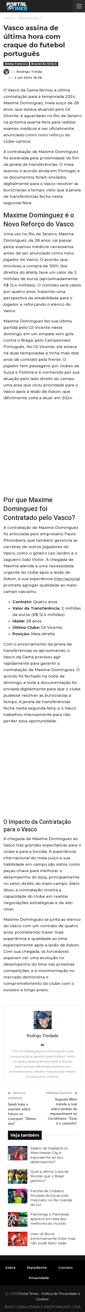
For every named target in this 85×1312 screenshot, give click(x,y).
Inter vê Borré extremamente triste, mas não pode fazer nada (52, 1238)
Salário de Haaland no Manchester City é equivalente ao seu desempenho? (49, 1155)
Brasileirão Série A (44, 63)
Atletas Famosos (16, 63)
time (42, 877)
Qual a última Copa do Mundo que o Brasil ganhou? (49, 1176)
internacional (67, 578)
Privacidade (39, 1278)
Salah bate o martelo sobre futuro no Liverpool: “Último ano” (22, 1114)
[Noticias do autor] (42, 1020)
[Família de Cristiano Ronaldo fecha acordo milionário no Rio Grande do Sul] (17, 1196)
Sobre (10, 1268)
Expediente (37, 1268)
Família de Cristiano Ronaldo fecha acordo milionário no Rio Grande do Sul (51, 1198)
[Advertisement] (42, 448)
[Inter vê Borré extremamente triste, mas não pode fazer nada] (17, 1239)
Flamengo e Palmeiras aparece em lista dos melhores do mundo (49, 1219)
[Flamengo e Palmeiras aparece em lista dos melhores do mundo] (17, 1219)
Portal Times (28, 1294)
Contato (65, 1268)
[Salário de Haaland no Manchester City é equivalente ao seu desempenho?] (17, 1153)
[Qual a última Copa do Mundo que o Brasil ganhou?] (17, 1176)
